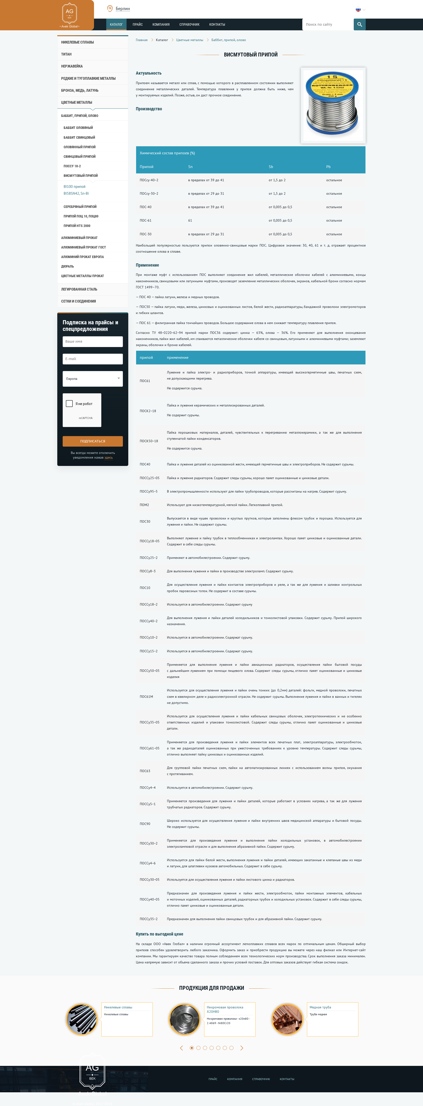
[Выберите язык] (361, 9)
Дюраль (67, 266)
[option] (108, 1019)
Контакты (217, 24)
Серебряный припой (80, 207)
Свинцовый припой (79, 156)
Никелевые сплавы (77, 42)
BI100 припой (74, 186)
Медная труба (320, 1007)
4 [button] (212, 1048)
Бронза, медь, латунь (79, 90)
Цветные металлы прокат (82, 276)
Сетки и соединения (78, 301)
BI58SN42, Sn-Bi (76, 193)
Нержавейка (72, 66)
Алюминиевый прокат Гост (83, 247)
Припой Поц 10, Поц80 (81, 216)
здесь (109, 457)
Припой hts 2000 (77, 226)
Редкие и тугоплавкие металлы (88, 78)
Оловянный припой (79, 147)
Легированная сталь (79, 289)
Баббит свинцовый (79, 137)
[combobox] (123, 9)
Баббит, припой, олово (79, 116)
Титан (66, 54)
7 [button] (231, 1048)
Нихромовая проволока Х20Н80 (225, 1009)
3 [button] (205, 1048)
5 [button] (218, 1048)
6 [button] (225, 1048)
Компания (161, 24)
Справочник (189, 24)
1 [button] (192, 1048)
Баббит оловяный (78, 128)
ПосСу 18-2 (72, 166)
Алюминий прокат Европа (82, 257)
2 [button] (198, 1048)
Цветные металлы (76, 102)
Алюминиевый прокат (79, 238)
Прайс (138, 24)
